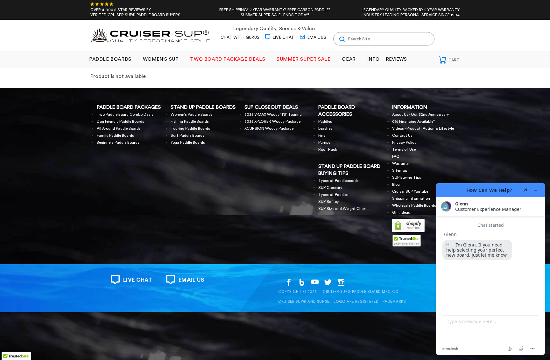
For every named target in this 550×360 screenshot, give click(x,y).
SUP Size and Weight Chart (342, 209)
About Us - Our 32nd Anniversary (420, 114)
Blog (396, 184)
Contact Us (402, 135)
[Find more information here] (490, 269)
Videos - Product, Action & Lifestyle (423, 128)
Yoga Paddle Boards (188, 142)
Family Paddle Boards (115, 135)
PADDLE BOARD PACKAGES (129, 107)
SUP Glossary (330, 188)
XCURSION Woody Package (268, 128)
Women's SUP (161, 59)
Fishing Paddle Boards (190, 121)
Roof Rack (327, 149)
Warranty (400, 163)
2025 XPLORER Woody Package (272, 121)
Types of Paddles (333, 195)
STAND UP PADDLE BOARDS (203, 107)
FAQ (395, 156)
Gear (349, 59)
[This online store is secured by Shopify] (408, 231)
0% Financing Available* (413, 121)
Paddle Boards (110, 59)
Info (373, 59)
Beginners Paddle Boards (118, 142)
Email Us (316, 37)
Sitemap (399, 170)
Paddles (325, 121)
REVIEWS (396, 59)
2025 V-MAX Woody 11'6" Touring (273, 114)
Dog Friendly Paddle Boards (120, 121)
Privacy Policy (404, 142)
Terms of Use (404, 149)
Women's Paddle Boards (192, 114)
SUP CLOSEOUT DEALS (271, 107)
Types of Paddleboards (338, 181)
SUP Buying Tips (406, 177)
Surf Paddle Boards (187, 135)
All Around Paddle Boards (119, 128)
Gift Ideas (401, 212)
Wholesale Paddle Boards (414, 205)
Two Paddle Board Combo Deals (125, 114)
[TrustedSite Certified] (406, 240)
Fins (321, 135)
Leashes (325, 128)
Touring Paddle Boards (190, 128)
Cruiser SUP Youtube (410, 191)
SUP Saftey (328, 202)
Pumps (324, 142)
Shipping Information (411, 198)
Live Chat (282, 37)
